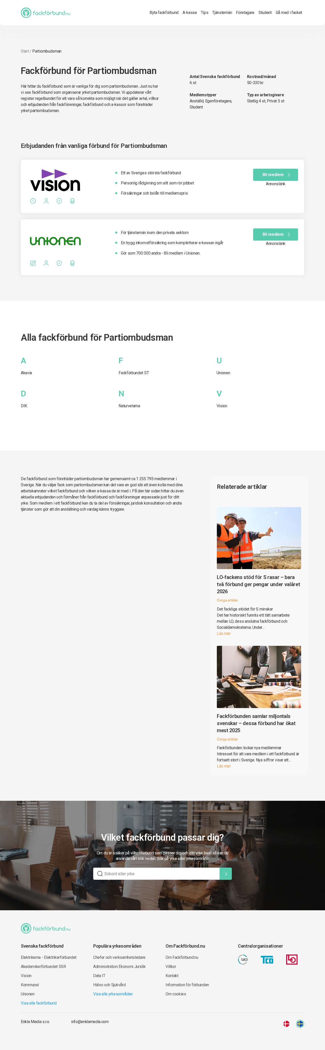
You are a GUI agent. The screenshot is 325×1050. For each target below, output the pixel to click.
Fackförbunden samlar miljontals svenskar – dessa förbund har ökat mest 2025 (256, 723)
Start (25, 51)
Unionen (223, 372)
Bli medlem (273, 174)
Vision (222, 405)
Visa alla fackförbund (38, 1003)
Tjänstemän (222, 12)
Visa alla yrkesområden (113, 994)
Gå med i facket (289, 12)
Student (265, 12)
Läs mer (224, 633)
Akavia (26, 372)
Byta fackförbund (164, 12)
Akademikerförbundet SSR (43, 966)
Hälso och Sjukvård (109, 984)
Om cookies (176, 994)
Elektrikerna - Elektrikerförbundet (48, 957)
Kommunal (30, 984)
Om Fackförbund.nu (182, 957)
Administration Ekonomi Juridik (119, 966)
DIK (24, 405)
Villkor (171, 966)
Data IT (99, 975)
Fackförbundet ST (134, 372)
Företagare (245, 12)
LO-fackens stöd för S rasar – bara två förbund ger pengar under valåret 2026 (258, 584)
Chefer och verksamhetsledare (119, 957)
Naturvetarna (129, 405)
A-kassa (190, 12)
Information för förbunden (187, 984)
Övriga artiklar (227, 600)
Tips (204, 12)
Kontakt (172, 975)
